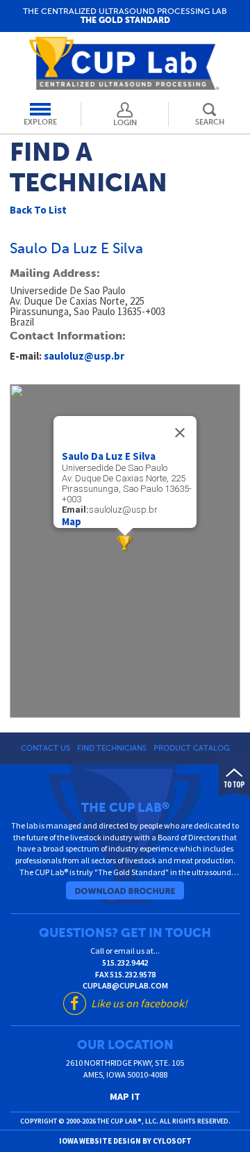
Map (71, 521)
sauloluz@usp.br (84, 355)
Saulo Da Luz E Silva (109, 456)
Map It (125, 1096)
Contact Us (45, 748)
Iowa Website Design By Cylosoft (125, 1141)
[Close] (180, 432)
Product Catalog (191, 748)
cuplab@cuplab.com (125, 985)
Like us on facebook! (139, 1003)
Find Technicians (112, 748)
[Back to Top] (234, 777)
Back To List (38, 209)
